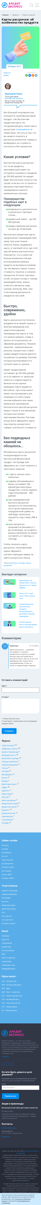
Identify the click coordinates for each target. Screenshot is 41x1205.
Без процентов (7, 863)
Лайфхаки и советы (10, 749)
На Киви (5, 849)
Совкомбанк (6, 961)
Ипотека (5, 797)
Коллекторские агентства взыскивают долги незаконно (28, 624)
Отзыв (5, 697)
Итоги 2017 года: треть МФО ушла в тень (27, 595)
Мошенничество (8, 813)
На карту (5, 845)
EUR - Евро (6, 988)
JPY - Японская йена (9, 1010)
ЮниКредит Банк (8, 965)
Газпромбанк (7, 943)
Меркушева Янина (13, 94)
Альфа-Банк (6, 947)
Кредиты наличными (10, 890)
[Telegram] (36, 75)
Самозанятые (7, 816)
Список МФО (7, 874)
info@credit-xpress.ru (9, 1128)
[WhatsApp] (26, 75)
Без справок (6, 871)
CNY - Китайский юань (10, 999)
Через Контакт (7, 860)
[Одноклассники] (33, 75)
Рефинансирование (10, 765)
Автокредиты (7, 774)
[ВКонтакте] (29, 75)
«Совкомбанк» (23, 129)
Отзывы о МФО (8, 878)
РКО (3, 912)
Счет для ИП (7, 916)
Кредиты (5, 810)
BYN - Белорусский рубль (11, 985)
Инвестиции (7, 794)
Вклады (5, 781)
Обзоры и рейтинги (10, 761)
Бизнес (5, 778)
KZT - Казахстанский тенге (12, 996)
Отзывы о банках (8, 923)
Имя (4, 686)
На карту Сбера (8, 867)
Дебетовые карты (9, 784)
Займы (4, 787)
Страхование (7, 820)
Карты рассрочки (9, 800)
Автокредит (6, 898)
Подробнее (6, 1136)
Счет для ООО (7, 920)
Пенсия (5, 768)
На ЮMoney (6, 852)
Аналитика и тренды (16, 563)
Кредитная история (10, 803)
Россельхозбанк (8, 950)
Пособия (5, 771)
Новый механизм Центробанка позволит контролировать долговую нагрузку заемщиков (27, 610)
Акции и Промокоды (10, 752)
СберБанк (5, 936)
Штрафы (5, 823)
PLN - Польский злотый (11, 1003)
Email (4, 1084)
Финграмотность (9, 755)
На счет (5, 856)
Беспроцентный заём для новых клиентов (20, 1108)
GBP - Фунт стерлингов (11, 992)
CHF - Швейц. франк (9, 1007)
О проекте (5, 1057)
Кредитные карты (9, 807)
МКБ (3, 954)
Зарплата (5, 790)
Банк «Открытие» (8, 958)
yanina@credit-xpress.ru (14, 98)
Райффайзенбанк (8, 969)
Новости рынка (8, 745)
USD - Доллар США (9, 981)
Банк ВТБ (5, 939)
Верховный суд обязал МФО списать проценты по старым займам (27, 584)
